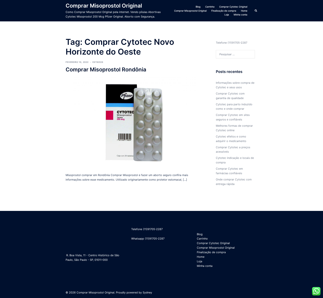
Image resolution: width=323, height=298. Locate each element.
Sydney (147, 292)
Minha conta (240, 14)
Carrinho (209, 6)
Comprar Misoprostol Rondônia (106, 69)
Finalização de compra (223, 10)
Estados (98, 62)
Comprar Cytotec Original (233, 6)
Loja (226, 14)
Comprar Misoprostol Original (104, 5)
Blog (198, 6)
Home (244, 10)
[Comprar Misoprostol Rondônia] (134, 122)
